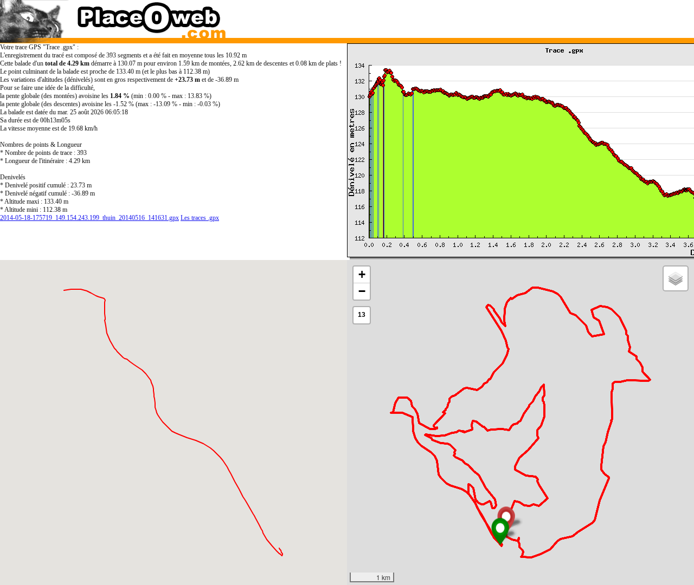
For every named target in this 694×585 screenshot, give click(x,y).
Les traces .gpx (200, 218)
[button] (500, 531)
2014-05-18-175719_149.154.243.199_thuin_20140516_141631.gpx (89, 218)
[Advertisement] (511, 16)
